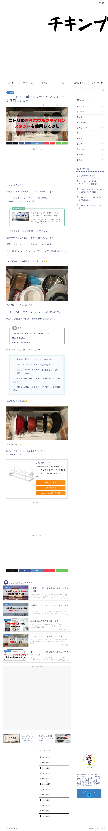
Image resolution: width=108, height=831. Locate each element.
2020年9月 (46, 763)
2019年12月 (46, 779)
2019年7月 (46, 805)
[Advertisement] (54, 64)
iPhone (91, 106)
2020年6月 (46, 768)
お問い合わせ (80, 83)
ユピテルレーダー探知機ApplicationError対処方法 (88, 182)
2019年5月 (46, 816)
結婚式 (91, 154)
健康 (91, 138)
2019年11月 (46, 784)
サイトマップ (97, 83)
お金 (91, 117)
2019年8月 (46, 800)
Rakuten (91, 112)
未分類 (91, 149)
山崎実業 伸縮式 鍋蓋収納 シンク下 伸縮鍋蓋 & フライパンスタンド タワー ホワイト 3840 (50, 469)
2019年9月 (46, 795)
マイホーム (28, 83)
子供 (91, 144)
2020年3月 (46, 773)
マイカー (45, 83)
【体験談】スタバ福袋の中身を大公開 (91, 207)
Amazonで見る (50, 482)
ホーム (11, 83)
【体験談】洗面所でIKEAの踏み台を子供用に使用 (91, 198)
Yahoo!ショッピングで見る (51, 493)
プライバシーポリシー (11, 828)
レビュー (91, 133)
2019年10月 (46, 789)
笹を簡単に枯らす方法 (87, 176)
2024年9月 (46, 757)
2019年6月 (46, 811)
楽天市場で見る (50, 488)
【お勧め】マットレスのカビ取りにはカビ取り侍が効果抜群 (91, 190)
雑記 (63, 83)
